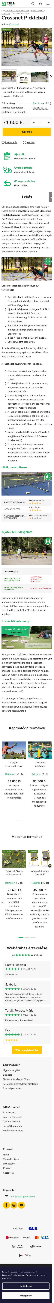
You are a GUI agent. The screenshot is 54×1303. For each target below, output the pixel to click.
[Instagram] (13, 1205)
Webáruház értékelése (27, 948)
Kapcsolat (8, 1172)
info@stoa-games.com (22, 1196)
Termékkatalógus (12, 1126)
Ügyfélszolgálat (11, 1070)
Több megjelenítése (27, 1050)
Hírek (6, 1154)
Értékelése (9, 1163)
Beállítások (26, 1286)
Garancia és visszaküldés (16, 1079)
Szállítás (7, 1074)
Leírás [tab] (27, 196)
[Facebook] (6, 1205)
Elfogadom (26, 1295)
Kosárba (27, 131)
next (50, 758)
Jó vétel (7, 1168)
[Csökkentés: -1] (33, 122)
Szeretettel (9, 1112)
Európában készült (13, 1130)
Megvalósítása (11, 1159)
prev (3, 758)
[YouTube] (21, 1205)
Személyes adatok (13, 1088)
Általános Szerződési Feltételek (20, 1084)
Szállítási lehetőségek (13, 112)
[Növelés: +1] (48, 122)
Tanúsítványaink (11, 1121)
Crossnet (14, 24)
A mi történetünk (12, 1117)
